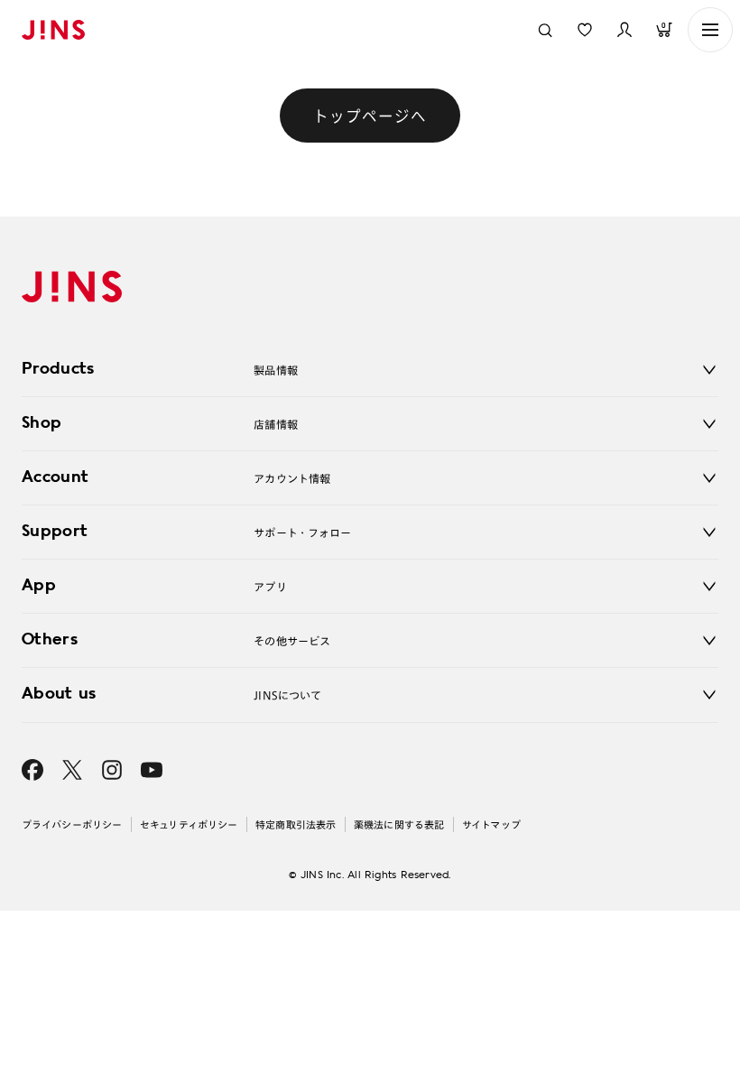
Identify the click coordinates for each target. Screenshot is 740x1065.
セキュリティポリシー (188, 824)
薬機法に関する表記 (399, 824)
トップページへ (370, 115)
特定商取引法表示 (295, 824)
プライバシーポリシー (72, 824)
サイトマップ (491, 824)
